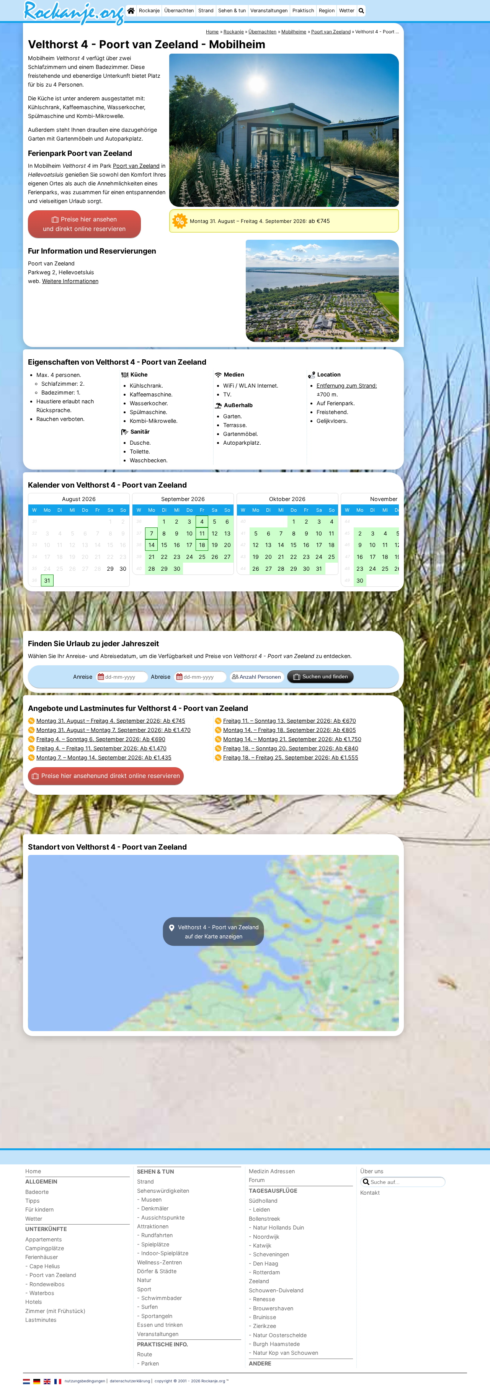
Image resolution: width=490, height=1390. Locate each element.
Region (327, 10)
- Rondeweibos (45, 1284)
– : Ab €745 (110, 720)
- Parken (148, 1363)
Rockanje (149, 10)
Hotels (33, 1301)
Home (33, 1171)
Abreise (161, 676)
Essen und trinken (160, 1324)
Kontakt (370, 1192)
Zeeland (259, 1281)
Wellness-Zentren (159, 1262)
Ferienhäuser (41, 1257)
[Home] (131, 10)
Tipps (32, 1200)
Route (144, 1354)
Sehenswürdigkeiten (163, 1190)
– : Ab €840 (290, 748)
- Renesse (262, 1299)
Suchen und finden (325, 676)
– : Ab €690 (100, 739)
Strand (206, 10)
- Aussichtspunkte (161, 1217)
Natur (144, 1280)
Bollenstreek (264, 1218)
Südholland (263, 1200)
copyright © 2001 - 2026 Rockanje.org (190, 1381)
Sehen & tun (232, 10)
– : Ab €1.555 (290, 757)
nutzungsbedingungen (85, 1381)
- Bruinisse (262, 1317)
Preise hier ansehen (84, 224)
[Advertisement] (436, 199)
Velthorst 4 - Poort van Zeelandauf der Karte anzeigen (217, 931)
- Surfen (147, 1306)
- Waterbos (39, 1293)
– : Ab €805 (289, 730)
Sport (144, 1289)
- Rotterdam (264, 1272)
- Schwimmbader (159, 1298)
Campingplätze (44, 1248)
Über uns (372, 1171)
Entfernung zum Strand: (347, 385)
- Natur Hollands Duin (276, 1227)
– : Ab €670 (289, 720)
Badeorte (37, 1192)
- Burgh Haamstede (274, 1344)
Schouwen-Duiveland (276, 1290)
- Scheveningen (269, 1254)
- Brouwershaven (271, 1308)
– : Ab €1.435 (104, 757)
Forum (257, 1180)
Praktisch (303, 10)
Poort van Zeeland (136, 165)
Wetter (346, 10)
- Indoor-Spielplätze (162, 1253)
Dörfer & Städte (156, 1271)
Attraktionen (152, 1226)
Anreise (83, 676)
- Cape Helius (42, 1266)
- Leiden (259, 1209)
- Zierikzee (262, 1326)
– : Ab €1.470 (113, 730)
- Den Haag (263, 1263)
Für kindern (39, 1209)
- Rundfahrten (155, 1235)
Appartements (43, 1239)
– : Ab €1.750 (292, 739)
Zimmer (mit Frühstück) (55, 1311)
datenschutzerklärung (130, 1381)
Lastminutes (41, 1319)
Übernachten (179, 10)
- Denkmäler (152, 1208)
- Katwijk (260, 1245)
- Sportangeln (154, 1316)
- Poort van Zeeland (50, 1275)
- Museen (149, 1199)
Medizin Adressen (272, 1171)
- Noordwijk (264, 1236)
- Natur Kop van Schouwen (283, 1352)
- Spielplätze (153, 1244)
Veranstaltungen (268, 10)
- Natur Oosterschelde (278, 1335)
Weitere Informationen (70, 281)
